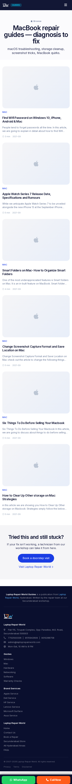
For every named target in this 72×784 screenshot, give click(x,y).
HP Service (9, 702)
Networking (10, 672)
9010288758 (47, 637)
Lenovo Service (12, 706)
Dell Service (10, 698)
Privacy (7, 767)
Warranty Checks (13, 681)
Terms (16, 767)
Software (8, 676)
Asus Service (10, 715)
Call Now (55, 779)
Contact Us (9, 732)
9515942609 (31, 637)
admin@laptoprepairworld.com (24, 642)
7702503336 (14, 637)
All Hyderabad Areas (14, 745)
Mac (6, 663)
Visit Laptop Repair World (35, 566)
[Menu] (65, 5)
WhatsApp (20, 779)
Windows (8, 659)
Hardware (9, 668)
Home (7, 728)
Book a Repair (11, 737)
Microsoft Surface (13, 711)
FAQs (6, 750)
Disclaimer (27, 767)
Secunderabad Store (14, 741)
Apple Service (11, 693)
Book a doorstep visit (36, 558)
